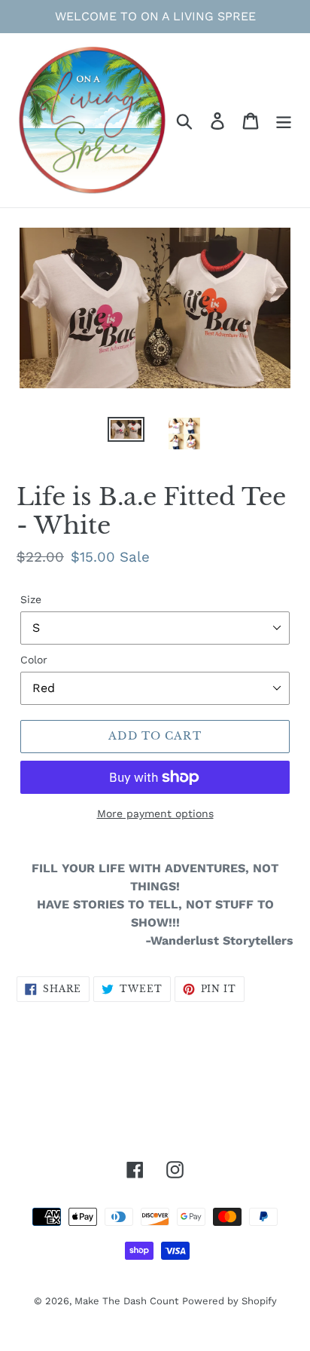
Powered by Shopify (229, 1301)
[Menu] (283, 120)
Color (33, 660)
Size (30, 599)
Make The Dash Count (126, 1301)
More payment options (155, 813)
